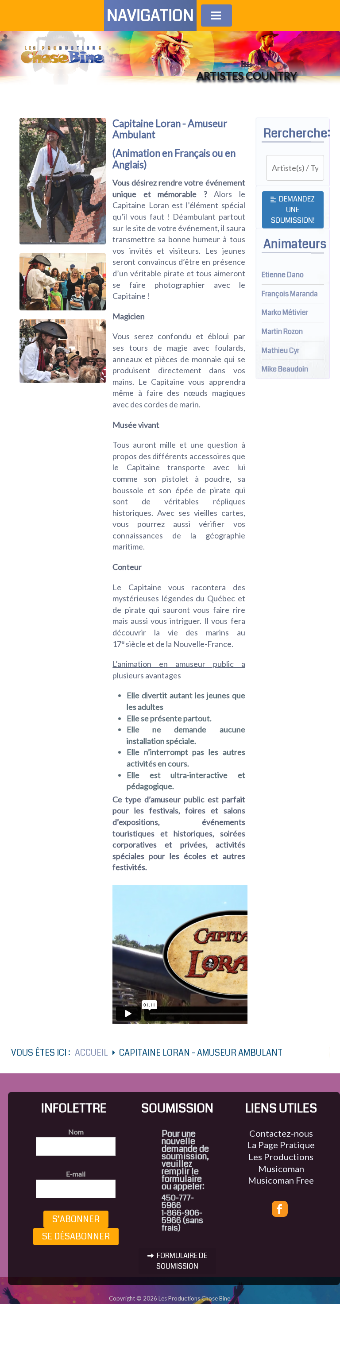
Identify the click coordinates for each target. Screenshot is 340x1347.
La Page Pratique (281, 1144)
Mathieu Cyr (280, 350)
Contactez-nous (281, 1133)
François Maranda (290, 294)
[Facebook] (280, 1209)
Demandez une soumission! (293, 209)
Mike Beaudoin (285, 369)
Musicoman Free (281, 1180)
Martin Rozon (282, 331)
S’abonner (76, 1219)
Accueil (91, 1053)
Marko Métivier (285, 312)
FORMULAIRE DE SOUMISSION (181, 1260)
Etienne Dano (283, 275)
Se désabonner (76, 1236)
